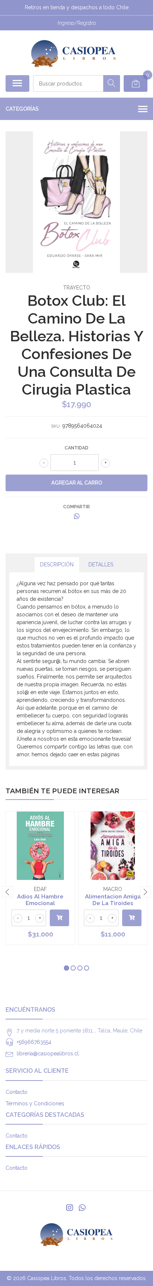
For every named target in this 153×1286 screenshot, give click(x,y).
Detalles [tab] (100, 564)
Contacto (16, 1092)
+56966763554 (34, 1042)
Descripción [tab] (57, 564)
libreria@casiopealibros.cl (48, 1053)
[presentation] (7, 891)
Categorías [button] (22, 109)
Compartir (76, 506)
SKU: (56, 426)
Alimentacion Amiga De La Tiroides (113, 900)
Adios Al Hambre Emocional (40, 900)
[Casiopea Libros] (73, 52)
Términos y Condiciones (35, 1103)
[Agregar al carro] (59, 918)
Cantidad (76, 448)
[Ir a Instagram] (69, 1207)
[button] (66, 968)
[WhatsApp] (82, 1207)
